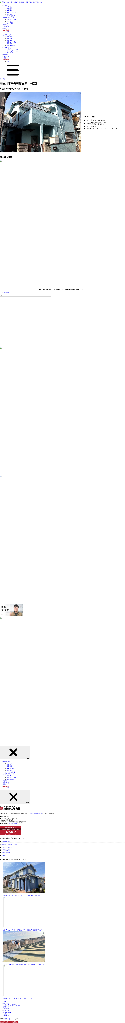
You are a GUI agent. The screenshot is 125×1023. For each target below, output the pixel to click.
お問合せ (6, 1015)
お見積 (3, 855)
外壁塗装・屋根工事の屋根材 (9, 844)
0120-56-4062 (13, 823)
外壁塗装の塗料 (6, 841)
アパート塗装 (11, 16)
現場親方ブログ (8, 1012)
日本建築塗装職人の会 (35, 813)
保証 (4, 28)
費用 (8, 31)
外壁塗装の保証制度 (7, 847)
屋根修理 (9, 10)
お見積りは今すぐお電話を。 (9, 1022)
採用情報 (6, 1007)
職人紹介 (6, 25)
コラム (5, 1014)
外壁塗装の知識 (6, 853)
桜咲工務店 (7, 1019)
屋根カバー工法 (11, 12)
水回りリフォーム (8, 17)
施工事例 (6, 26)
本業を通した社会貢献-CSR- (11, 1005)
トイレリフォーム (12, 21)
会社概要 (6, 1003)
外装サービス (7, 5)
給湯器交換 (10, 23)
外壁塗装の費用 (6, 850)
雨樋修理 (9, 14)
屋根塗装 (9, 9)
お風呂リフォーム (12, 19)
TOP (4, 1001)
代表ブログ (6, 1010)
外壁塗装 (9, 7)
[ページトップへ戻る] (18, 1022)
